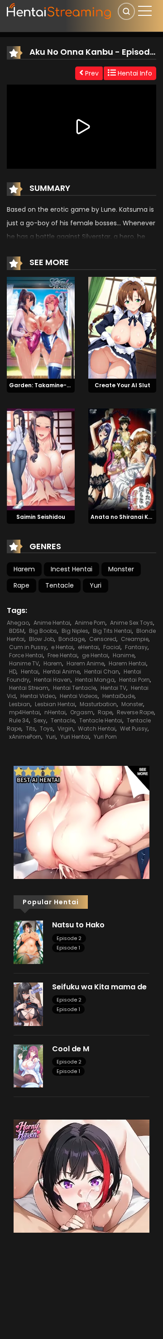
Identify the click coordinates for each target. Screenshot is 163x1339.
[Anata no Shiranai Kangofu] (122, 458)
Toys (46, 728)
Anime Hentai (52, 623)
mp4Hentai (24, 712)
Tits (30, 728)
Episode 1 (68, 947)
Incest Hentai (71, 569)
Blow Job (41, 639)
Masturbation (98, 704)
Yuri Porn (105, 737)
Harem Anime (85, 663)
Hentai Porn (134, 680)
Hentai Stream (28, 688)
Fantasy (136, 647)
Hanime (123, 655)
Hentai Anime (61, 671)
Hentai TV (113, 688)
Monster (121, 569)
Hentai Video (37, 696)
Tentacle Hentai (100, 720)
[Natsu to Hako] (28, 941)
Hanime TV (24, 663)
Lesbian (19, 704)
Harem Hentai (127, 663)
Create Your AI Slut (122, 385)
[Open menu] (145, 11)
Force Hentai (26, 655)
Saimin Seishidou (40, 517)
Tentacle (59, 585)
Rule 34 (19, 720)
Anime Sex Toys (131, 623)
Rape (21, 585)
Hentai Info (134, 73)
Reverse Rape (135, 712)
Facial (111, 647)
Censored (102, 639)
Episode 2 (69, 938)
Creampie (135, 639)
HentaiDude (118, 696)
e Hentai (62, 647)
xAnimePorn (25, 737)
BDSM (16, 631)
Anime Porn (90, 623)
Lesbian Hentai (55, 704)
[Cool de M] (28, 1065)
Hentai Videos (79, 696)
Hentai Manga (95, 680)
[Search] (126, 11)
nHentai (55, 712)
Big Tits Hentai (112, 631)
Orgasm (81, 712)
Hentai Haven (52, 680)
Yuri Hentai (74, 737)
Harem (24, 569)
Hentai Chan (101, 671)
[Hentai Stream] (59, 9)
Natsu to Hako (78, 925)
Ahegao (18, 623)
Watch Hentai (96, 728)
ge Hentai (95, 655)
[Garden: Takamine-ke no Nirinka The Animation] (41, 327)
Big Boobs (43, 631)
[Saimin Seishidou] (41, 458)
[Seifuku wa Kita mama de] (28, 1003)
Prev (91, 73)
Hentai (29, 671)
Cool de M (70, 1049)
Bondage (71, 639)
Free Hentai (62, 655)
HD (12, 671)
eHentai (88, 647)
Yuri (95, 585)
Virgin (65, 728)
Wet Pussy (134, 728)
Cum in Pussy (28, 647)
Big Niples (75, 631)
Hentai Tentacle (74, 688)
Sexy (40, 720)
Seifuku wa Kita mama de (99, 987)
